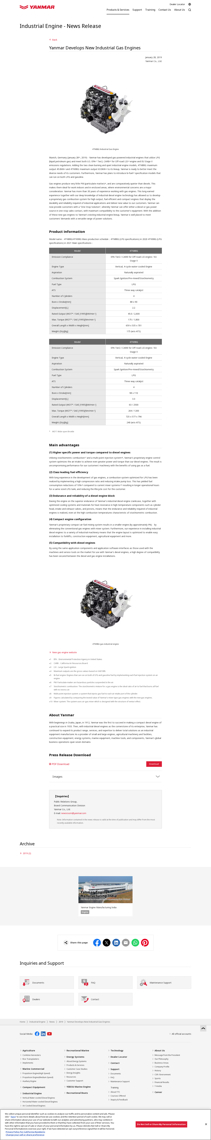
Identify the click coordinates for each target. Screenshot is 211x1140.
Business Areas (162, 1063)
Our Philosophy (161, 1059)
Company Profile (162, 1066)
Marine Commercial (33, 1068)
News (52, 1021)
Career (158, 1092)
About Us (160, 1050)
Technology (117, 1050)
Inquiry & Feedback (119, 1099)
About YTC (115, 1092)
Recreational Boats (77, 1092)
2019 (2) (27, 853)
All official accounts (181, 1033)
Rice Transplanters (31, 1059)
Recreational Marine (78, 1050)
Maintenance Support (120, 1081)
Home (22, 1021)
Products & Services (75, 1065)
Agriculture (29, 1050)
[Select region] (189, 4)
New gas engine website (64, 652)
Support (115, 1069)
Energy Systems (75, 1056)
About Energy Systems (77, 1061)
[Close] (206, 1124)
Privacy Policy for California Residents (25, 1131)
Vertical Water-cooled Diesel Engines (39, 1098)
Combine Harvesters (32, 1055)
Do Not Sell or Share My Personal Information (161, 1124)
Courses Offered (118, 1096)
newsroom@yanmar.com (73, 813)
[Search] (189, 11)
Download (154, 764)
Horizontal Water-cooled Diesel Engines (40, 1101)
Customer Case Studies (77, 1069)
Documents (116, 1073)
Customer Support (75, 1080)
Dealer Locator (177, 4)
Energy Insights (73, 1073)
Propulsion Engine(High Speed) (36, 1073)
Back (54, 39)
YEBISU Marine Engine (79, 1086)
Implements (28, 1063)
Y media (158, 1086)
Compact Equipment (34, 1087)
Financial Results (162, 1082)
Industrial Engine (37, 1021)
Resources (71, 1077)
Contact (115, 1063)
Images (57, 776)
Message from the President (167, 1055)
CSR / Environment (163, 1074)
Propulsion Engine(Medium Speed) (38, 1077)
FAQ (112, 1077)
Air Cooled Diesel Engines (34, 1105)
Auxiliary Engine (29, 1081)
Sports (158, 1078)
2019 (61, 1021)
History (158, 1070)
